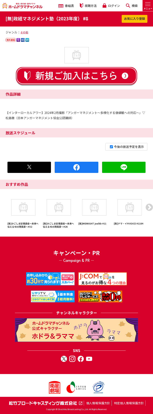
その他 (24, 32)
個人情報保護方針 (98, 403)
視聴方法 (90, 5)
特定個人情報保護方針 (129, 403)
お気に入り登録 (134, 18)
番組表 (69, 5)
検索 (134, 5)
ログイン (113, 5)
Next (149, 207)
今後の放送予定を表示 (129, 146)
